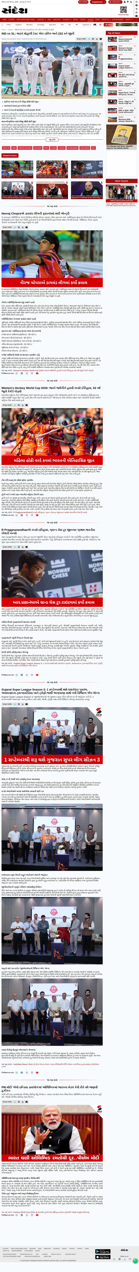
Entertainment (118, 19)
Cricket (83, 19)
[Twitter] (136, 9)
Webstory (57, 19)
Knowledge (40, 24)
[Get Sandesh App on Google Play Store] (103, 1251)
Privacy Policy (56, 1254)
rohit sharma (85, 148)
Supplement (97, 2)
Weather (40, 19)
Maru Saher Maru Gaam (25, 19)
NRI (77, 24)
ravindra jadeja (72, 148)
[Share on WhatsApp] (135, 1261)
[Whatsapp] (136, 2)
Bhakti (128, 19)
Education (29, 24)
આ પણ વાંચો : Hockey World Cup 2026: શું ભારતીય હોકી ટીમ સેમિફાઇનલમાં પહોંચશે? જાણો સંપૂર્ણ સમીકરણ (45, 1212)
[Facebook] (136, 5)
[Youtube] (136, 16)
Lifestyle (105, 19)
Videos (9, 24)
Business (66, 19)
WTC (46, 148)
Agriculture (52, 24)
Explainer (19, 24)
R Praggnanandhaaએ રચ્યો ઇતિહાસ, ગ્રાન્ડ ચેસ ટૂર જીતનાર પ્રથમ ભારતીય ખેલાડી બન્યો (50, 512)
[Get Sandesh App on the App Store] (103, 1257)
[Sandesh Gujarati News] (17, 10)
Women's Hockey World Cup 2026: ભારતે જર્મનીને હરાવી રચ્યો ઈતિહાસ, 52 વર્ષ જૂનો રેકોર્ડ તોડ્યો (53, 370)
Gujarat (12, 19)
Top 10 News (114, 33)
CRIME (97, 19)
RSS (37, 1254)
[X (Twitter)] (97, 39)
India (49, 19)
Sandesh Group (70, 1254)
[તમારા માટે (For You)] (100, 25)
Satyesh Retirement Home (12, 1256)
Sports (90, 19)
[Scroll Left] (2, 24)
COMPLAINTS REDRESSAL (32, 1256)
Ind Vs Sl (6, 148)
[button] (124, 2)
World (75, 19)
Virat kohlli (37, 148)
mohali (53, 148)
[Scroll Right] (90, 24)
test (93, 148)
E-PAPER (84, 2)
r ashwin (61, 148)
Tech (62, 24)
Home (5, 19)
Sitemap (45, 1254)
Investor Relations (9, 1254)
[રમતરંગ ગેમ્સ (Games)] (95, 25)
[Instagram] (136, 12)
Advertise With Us (26, 1254)
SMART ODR (47, 1256)
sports (10, 29)
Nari (69, 24)
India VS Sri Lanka (25, 148)
